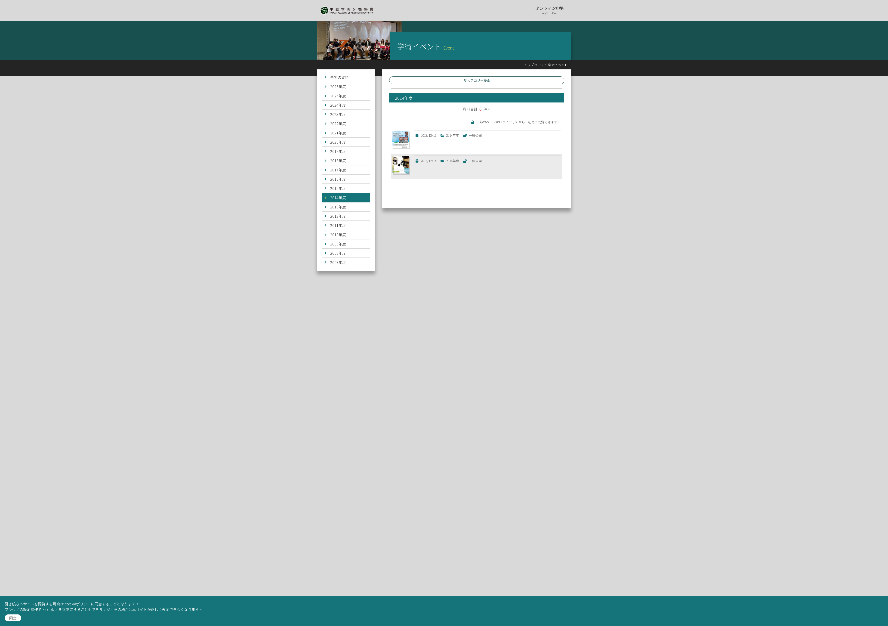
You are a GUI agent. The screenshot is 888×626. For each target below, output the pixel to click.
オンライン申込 (549, 10)
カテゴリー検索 (478, 80)
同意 (13, 618)
